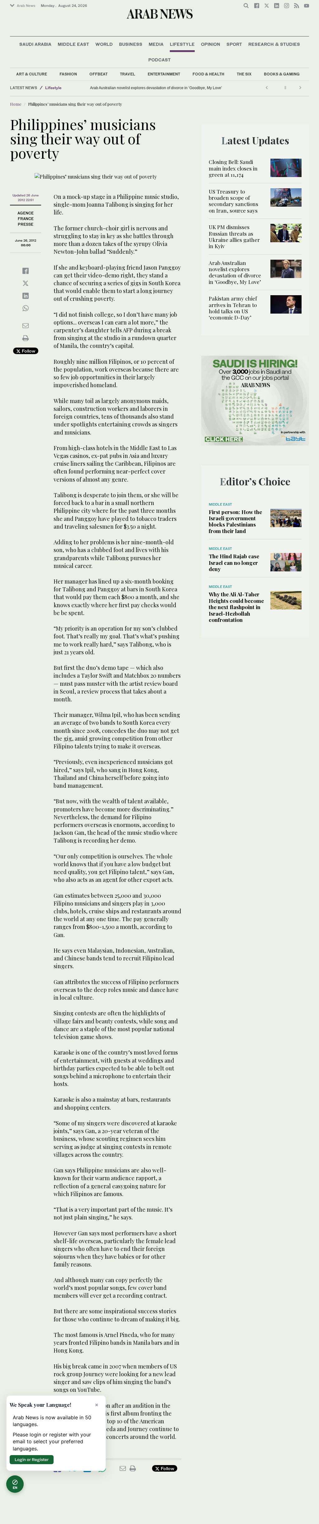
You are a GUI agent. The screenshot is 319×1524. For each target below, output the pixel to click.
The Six (244, 74)
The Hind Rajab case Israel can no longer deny (234, 562)
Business (130, 44)
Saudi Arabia (35, 44)
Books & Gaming (282, 74)
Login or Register (32, 1459)
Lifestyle (182, 44)
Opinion (210, 44)
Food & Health (208, 74)
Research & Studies (274, 44)
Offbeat (98, 74)
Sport (234, 44)
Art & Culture (31, 74)
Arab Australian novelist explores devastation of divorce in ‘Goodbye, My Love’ (156, 88)
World (104, 44)
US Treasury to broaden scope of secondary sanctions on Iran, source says (233, 201)
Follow (28, 350)
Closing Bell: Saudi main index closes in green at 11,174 (233, 168)
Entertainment (164, 74)
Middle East (73, 44)
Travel (127, 74)
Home (15, 104)
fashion (68, 74)
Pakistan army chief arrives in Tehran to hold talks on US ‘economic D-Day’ (233, 308)
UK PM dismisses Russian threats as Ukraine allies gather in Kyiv (234, 236)
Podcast (159, 59)
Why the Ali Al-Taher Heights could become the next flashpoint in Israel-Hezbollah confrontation (236, 607)
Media (156, 44)
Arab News (26, 5)
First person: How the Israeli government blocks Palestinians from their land (235, 521)
